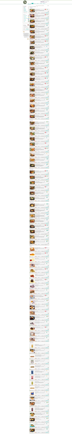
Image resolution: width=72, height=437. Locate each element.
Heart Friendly (25, 15)
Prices (35, 3)
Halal (24, 21)
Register (47, 0)
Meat (24, 7)
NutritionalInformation (36, 12)
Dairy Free (25, 16)
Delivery (38, 3)
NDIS (30, 3)
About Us (44, 3)
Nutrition (41, 3)
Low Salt (25, 19)
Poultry (24, 8)
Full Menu (25, 6)
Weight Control (25, 12)
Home (42, 0)
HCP (28, 3)
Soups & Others (25, 11)
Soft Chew (25, 20)
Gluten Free (25, 17)
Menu (32, 3)
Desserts (25, 10)
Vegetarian (25, 9)
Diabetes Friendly (26, 18)
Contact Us (44, 0)
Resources (29, 4)
